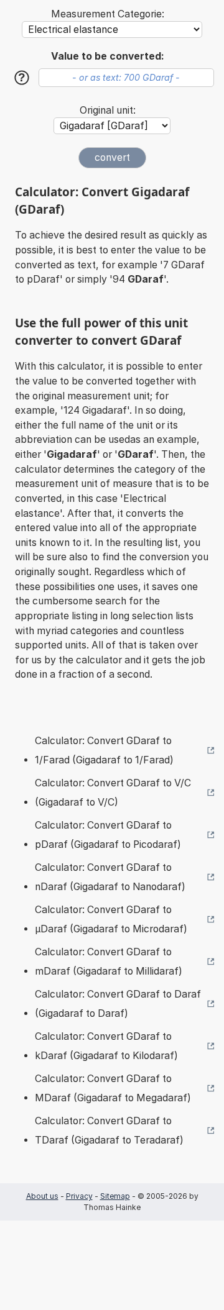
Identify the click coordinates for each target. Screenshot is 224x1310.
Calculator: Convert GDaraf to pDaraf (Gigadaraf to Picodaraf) (108, 835)
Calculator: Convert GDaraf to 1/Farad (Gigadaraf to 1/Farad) (104, 750)
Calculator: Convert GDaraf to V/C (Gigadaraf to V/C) (113, 793)
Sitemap (115, 1196)
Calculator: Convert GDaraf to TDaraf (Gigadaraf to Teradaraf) (109, 1131)
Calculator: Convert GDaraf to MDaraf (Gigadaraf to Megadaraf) (113, 1088)
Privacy (79, 1196)
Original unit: (108, 110)
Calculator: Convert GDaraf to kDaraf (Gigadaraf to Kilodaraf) (106, 1046)
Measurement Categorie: (107, 14)
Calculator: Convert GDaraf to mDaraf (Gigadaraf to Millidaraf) (108, 962)
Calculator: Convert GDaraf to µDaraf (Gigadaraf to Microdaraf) (111, 919)
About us (42, 1196)
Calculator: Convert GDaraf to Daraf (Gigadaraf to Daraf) (118, 1004)
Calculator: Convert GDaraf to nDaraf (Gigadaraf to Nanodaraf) (110, 877)
